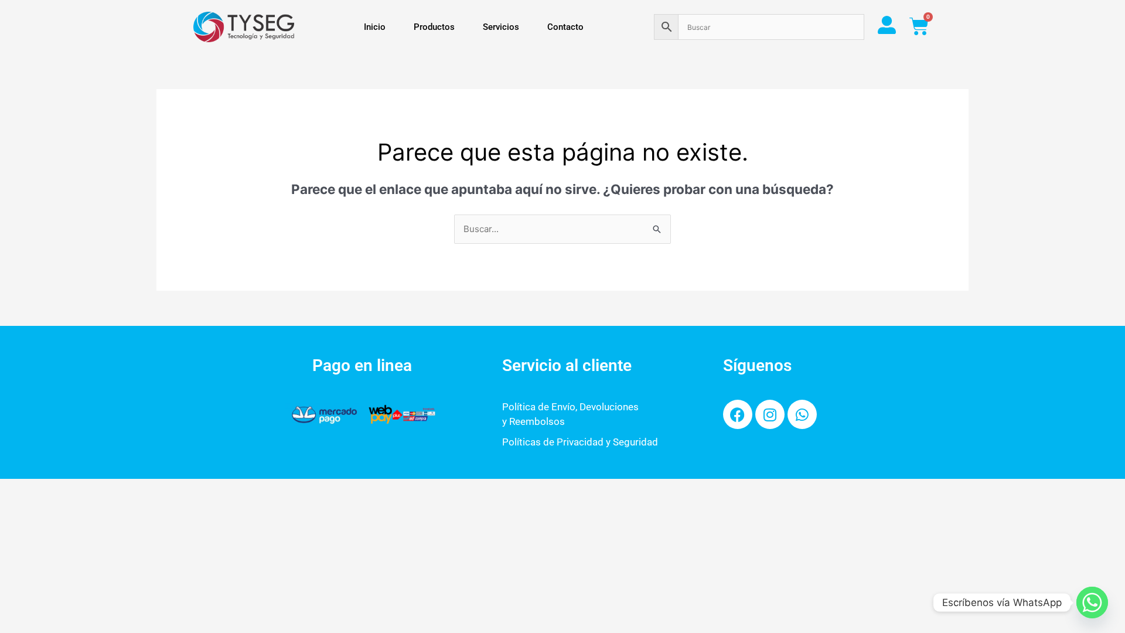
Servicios (501, 27)
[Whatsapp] (1092, 602)
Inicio (375, 27)
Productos (434, 27)
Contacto (565, 27)
